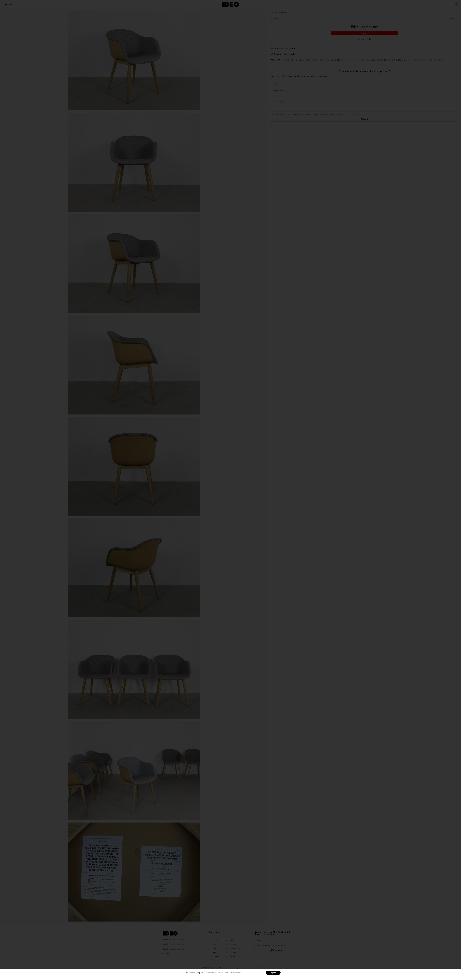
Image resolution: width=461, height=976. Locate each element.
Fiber (11, 5)
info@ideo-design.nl (176, 949)
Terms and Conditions (251, 968)
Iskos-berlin (290, 54)
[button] (457, 4)
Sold (278, 12)
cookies (203, 973)
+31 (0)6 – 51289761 (177, 944)
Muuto (292, 49)
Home (273, 12)
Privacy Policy (354, 114)
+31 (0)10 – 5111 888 (176, 939)
